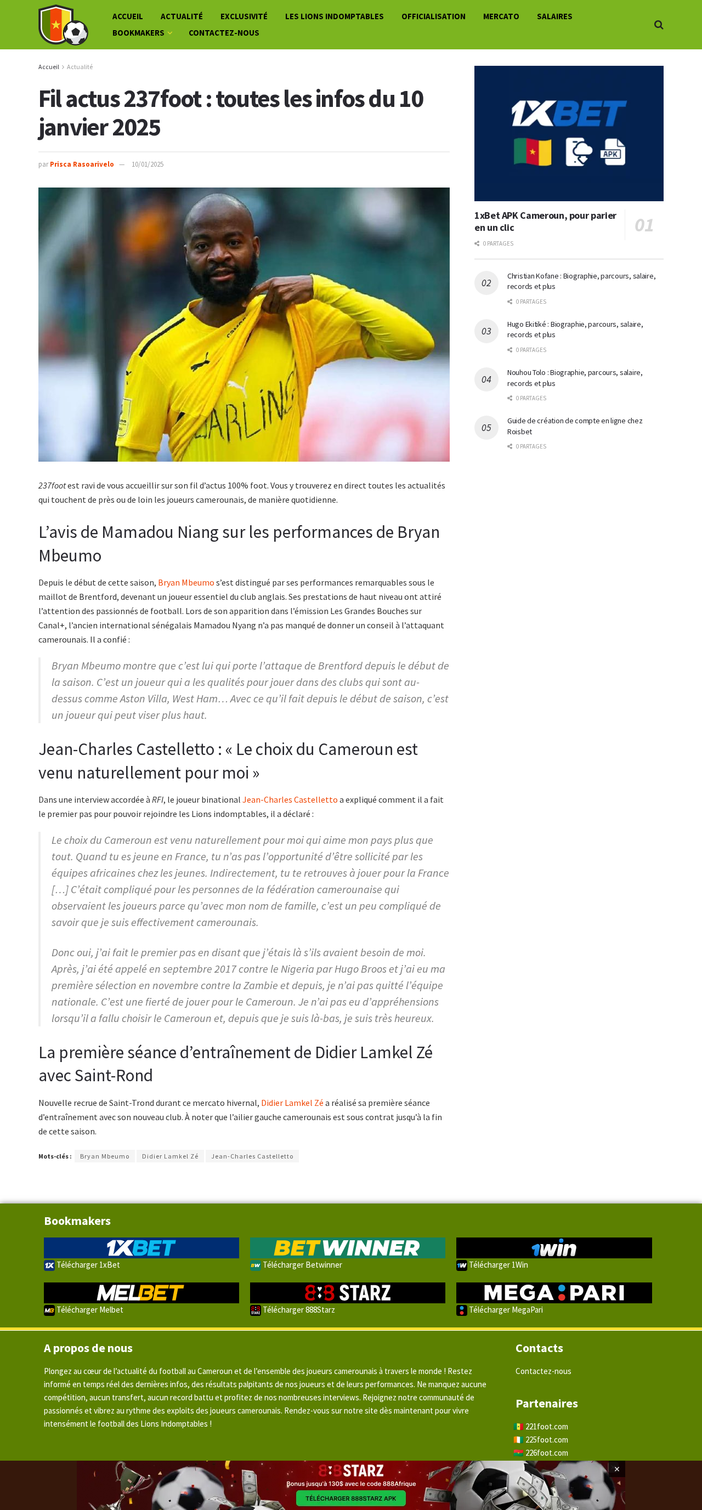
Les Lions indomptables (334, 16)
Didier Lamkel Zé (292, 1102)
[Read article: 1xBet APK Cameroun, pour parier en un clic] (569, 133)
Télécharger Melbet (89, 1309)
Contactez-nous (224, 32)
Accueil (127, 16)
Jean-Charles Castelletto (290, 799)
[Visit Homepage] (63, 25)
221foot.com (546, 1426)
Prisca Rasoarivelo (82, 164)
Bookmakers (138, 32)
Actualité (182, 16)
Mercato (501, 16)
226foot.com (546, 1452)
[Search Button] (659, 24)
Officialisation (433, 16)
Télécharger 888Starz (298, 1309)
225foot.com (546, 1439)
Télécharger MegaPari (505, 1309)
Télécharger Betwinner (301, 1264)
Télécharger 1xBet (87, 1264)
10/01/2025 (147, 164)
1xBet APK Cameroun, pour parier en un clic (545, 221)
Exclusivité (244, 16)
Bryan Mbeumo (186, 582)
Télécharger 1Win (497, 1264)
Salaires (555, 16)
